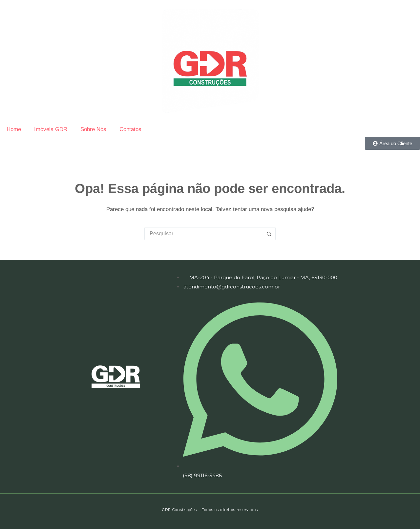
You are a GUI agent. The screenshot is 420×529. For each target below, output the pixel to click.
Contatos (130, 129)
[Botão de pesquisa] (268, 233)
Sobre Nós (93, 129)
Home (14, 129)
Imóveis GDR (50, 129)
